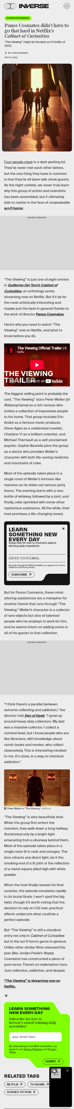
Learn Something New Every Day (29, 1010)
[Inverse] (33, 6)
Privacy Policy (28, 567)
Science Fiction (19, 1092)
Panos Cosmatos (50, 314)
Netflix (12, 1084)
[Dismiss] (67, 1070)
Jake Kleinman (19, 53)
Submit (50, 1061)
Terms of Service (33, 1049)
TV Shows (37, 1084)
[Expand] (54, 1070)
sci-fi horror (13, 208)
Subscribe (19, 574)
